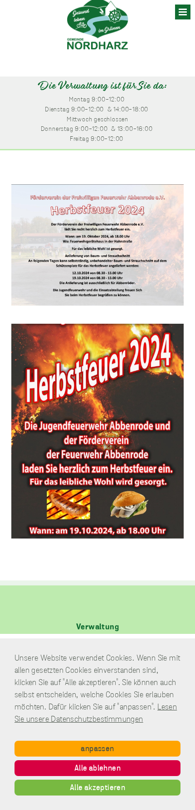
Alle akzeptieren (97, 788)
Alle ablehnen (97, 769)
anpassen (97, 749)
